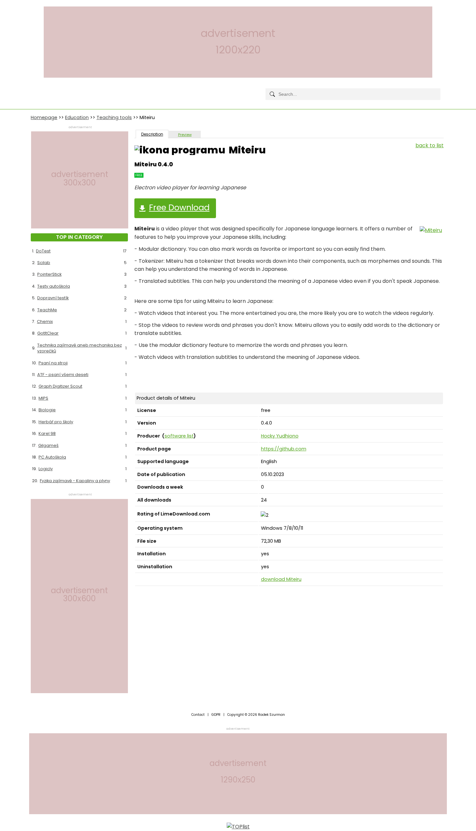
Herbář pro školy (56, 422)
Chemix (45, 321)
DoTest (43, 251)
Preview (185, 134)
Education (77, 117)
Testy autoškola (53, 286)
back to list (429, 145)
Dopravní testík (53, 298)
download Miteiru (281, 579)
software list (179, 436)
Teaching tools (114, 117)
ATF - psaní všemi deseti (62, 374)
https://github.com (283, 449)
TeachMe (47, 310)
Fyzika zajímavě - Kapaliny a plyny (75, 480)
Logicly (46, 468)
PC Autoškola (52, 457)
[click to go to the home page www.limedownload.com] (45, 89)
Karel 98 (47, 433)
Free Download (179, 207)
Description (152, 134)
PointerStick (49, 274)
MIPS (43, 398)
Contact (198, 714)
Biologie (47, 410)
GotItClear (48, 333)
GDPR (216, 714)
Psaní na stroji (53, 363)
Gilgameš (48, 445)
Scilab (43, 262)
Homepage (44, 117)
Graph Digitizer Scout (60, 386)
